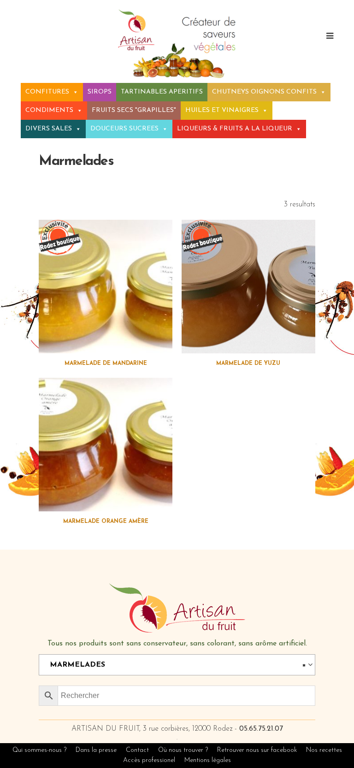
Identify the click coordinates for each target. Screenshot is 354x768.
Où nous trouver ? (183, 750)
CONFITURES (47, 91)
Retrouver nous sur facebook (258, 750)
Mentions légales (207, 760)
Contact (137, 750)
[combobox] (177, 664)
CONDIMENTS (49, 110)
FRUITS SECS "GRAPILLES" (134, 110)
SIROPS (100, 91)
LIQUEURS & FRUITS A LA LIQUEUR (234, 128)
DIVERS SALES (48, 128)
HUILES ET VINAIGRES (222, 110)
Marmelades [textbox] (174, 664)
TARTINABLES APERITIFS (162, 91)
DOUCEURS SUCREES (124, 128)
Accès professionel (149, 760)
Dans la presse (96, 750)
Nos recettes (324, 750)
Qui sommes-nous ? (39, 750)
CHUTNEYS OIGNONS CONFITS (264, 91)
